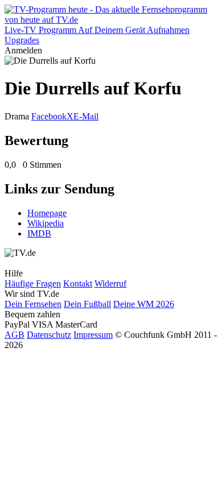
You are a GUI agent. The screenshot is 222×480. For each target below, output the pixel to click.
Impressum (93, 335)
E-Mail (85, 116)
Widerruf (110, 283)
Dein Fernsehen (33, 304)
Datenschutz (49, 335)
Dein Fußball (87, 304)
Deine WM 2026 (143, 304)
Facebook (49, 116)
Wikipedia (45, 223)
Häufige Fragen (33, 283)
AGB (14, 335)
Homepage (47, 213)
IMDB (39, 233)
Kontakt (77, 283)
